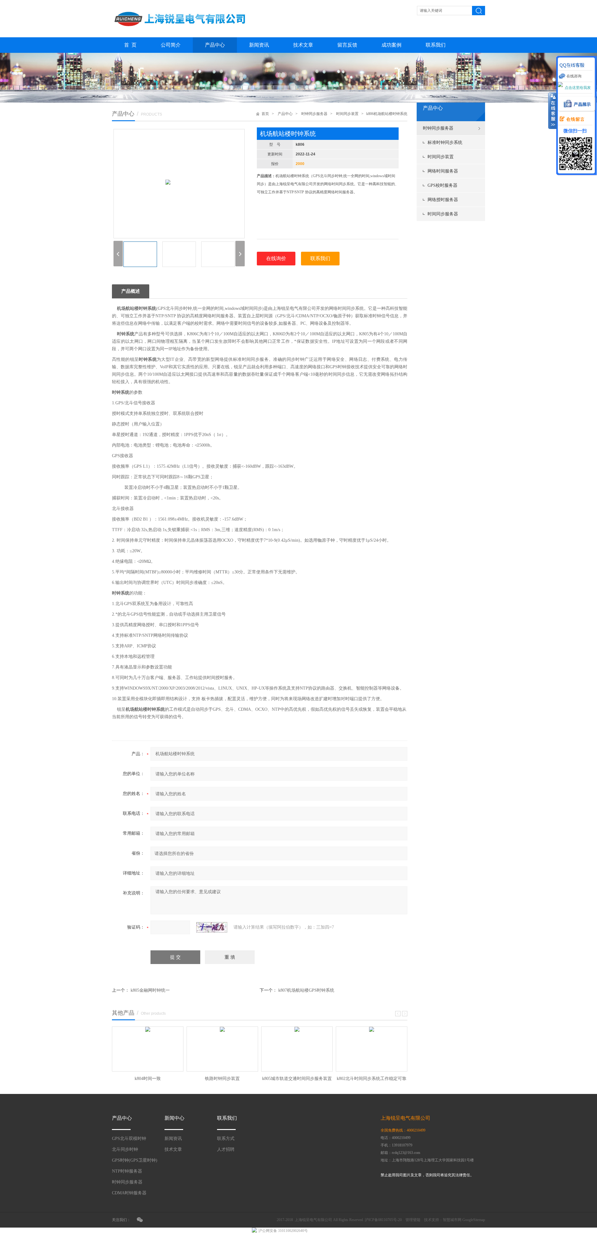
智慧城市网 (452, 1220)
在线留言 (570, 119)
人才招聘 (225, 1149)
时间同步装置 (441, 156)
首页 (265, 114)
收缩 (552, 111)
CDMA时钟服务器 (129, 1193)
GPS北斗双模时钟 (129, 1138)
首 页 (130, 45)
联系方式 (225, 1138)
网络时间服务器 (443, 171)
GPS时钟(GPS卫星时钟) (134, 1160)
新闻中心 (174, 1118)
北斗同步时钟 (125, 1149)
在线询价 (276, 258)
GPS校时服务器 (442, 185)
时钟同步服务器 (438, 128)
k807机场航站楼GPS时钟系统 (306, 990)
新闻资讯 (259, 45)
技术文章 (303, 45)
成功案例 (391, 45)
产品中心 (215, 45)
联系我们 (436, 45)
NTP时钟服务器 (127, 1171)
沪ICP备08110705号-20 (383, 1220)
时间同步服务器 (443, 214)
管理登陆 (412, 1220)
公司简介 (171, 45)
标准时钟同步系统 (445, 142)
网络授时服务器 (443, 199)
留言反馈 (347, 45)
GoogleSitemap (473, 1220)
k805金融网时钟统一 (150, 990)
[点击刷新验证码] (211, 927)
